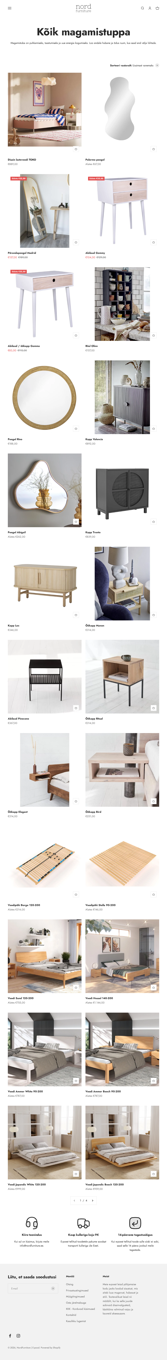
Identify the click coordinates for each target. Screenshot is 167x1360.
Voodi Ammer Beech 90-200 (103, 1091)
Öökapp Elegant (18, 812)
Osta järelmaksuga (76, 1303)
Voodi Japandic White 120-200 (27, 1184)
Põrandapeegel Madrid (22, 253)
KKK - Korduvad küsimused (80, 1309)
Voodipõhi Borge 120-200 (24, 905)
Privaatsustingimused (77, 1290)
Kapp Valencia (94, 439)
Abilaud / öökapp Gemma (24, 346)
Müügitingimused (75, 1296)
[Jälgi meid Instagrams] (18, 1336)
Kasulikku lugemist (76, 1321)
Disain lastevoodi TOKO (22, 160)
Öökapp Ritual (94, 719)
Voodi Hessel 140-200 (99, 998)
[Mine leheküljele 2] (92, 1201)
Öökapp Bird (93, 812)
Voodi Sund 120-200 (21, 998)
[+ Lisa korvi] (76, 149)
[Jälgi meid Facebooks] (10, 1336)
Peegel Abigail (17, 532)
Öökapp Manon (94, 625)
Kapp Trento (92, 532)
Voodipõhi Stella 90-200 (100, 905)
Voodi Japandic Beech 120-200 (104, 1184)
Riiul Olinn (91, 346)
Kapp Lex (13, 625)
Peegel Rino (15, 439)
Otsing (69, 1284)
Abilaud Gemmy (95, 253)
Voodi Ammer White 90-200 (25, 1091)
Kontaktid (71, 1315)
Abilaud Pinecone (18, 719)
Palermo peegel (95, 160)
